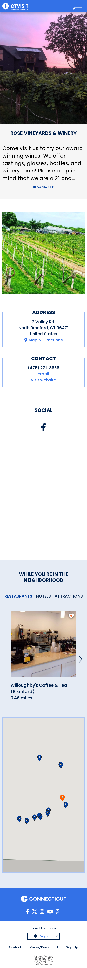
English (44, 936)
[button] (66, 805)
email (43, 374)
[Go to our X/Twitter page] (34, 911)
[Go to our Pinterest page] (57, 911)
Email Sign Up (67, 947)
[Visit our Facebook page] (43, 427)
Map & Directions (45, 340)
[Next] (80, 659)
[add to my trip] (71, 615)
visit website (43, 380)
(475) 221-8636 (43, 368)
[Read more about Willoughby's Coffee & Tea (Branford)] (43, 646)
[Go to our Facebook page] (27, 911)
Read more (42, 186)
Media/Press (39, 947)
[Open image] (43, 253)
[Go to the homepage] (15, 6)
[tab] (18, 596)
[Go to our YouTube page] (50, 911)
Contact (15, 947)
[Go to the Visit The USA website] (43, 959)
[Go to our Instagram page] (42, 911)
